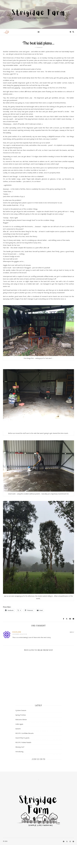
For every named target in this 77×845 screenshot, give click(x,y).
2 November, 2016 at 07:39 (19, 634)
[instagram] (70, 841)
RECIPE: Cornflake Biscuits (24, 733)
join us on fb (38, 759)
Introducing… (19, 752)
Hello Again (19, 724)
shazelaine (16, 632)
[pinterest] (73, 841)
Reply (72, 632)
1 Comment (38, 47)
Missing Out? (19, 747)
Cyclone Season (20, 710)
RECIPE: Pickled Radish (23, 742)
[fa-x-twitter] (67, 841)
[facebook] (64, 841)
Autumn (18, 729)
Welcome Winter (21, 719)
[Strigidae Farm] (6, 32)
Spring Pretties (20, 715)
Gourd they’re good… (22, 738)
